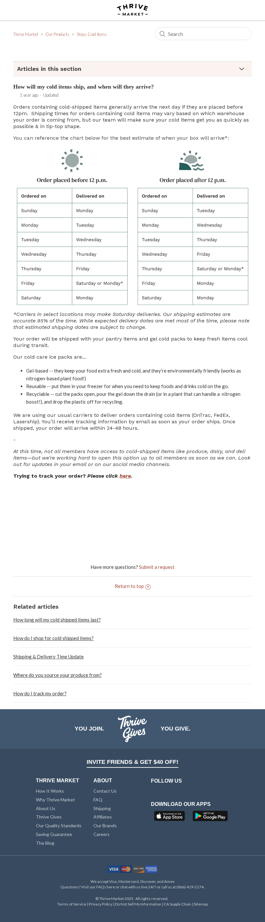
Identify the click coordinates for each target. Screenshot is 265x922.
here (125, 476)
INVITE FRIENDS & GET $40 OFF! (132, 762)
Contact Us (105, 791)
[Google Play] (210, 818)
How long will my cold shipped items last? (57, 620)
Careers (101, 834)
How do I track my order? (40, 693)
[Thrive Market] (132, 10)
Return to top (129, 586)
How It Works (50, 791)
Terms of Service (71, 904)
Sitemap (201, 904)
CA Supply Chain (177, 904)
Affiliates (102, 816)
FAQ (97, 799)
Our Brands (105, 825)
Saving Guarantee (54, 834)
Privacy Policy (100, 904)
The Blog (45, 843)
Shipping (102, 808)
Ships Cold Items (92, 34)
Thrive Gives (49, 816)
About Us (45, 808)
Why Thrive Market (55, 799)
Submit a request (157, 567)
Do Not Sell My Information (138, 904)
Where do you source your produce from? (57, 675)
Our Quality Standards (58, 825)
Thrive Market (25, 34)
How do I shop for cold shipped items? (53, 638)
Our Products (57, 34)
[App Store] (170, 818)
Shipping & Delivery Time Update (48, 656)
